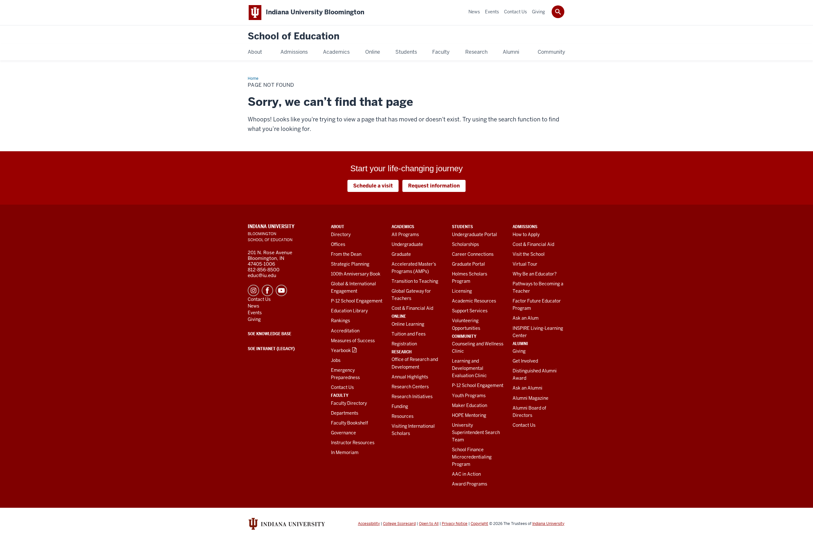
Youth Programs (469, 395)
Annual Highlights (410, 377)
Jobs (335, 360)
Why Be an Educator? (535, 274)
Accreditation (345, 331)
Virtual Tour (525, 264)
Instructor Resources (352, 442)
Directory (341, 234)
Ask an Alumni (527, 388)
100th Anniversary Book (355, 274)
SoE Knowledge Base (269, 333)
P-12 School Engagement (356, 301)
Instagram (253, 290)
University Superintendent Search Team (476, 432)
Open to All (429, 523)
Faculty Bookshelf (349, 423)
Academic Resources (474, 301)
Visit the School (529, 254)
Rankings (340, 320)
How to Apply (526, 234)
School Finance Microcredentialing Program (472, 457)
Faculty (339, 395)
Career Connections (473, 254)
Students (462, 226)
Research (402, 352)
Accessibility (369, 523)
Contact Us (342, 387)
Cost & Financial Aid (412, 308)
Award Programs (469, 484)
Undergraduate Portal (474, 234)
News (253, 306)
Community (464, 336)
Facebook (267, 290)
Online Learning (408, 324)
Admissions (525, 226)
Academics (403, 226)
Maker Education (469, 405)
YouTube (281, 290)
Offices (338, 244)
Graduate (401, 254)
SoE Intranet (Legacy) (271, 348)
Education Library (349, 311)
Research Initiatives (412, 396)
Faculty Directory (349, 403)
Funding (400, 406)
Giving (519, 351)
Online (399, 316)
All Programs (405, 234)
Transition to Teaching (415, 281)
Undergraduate (407, 244)
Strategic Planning (350, 264)
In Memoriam (345, 452)
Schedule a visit (373, 185)
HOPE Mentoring (469, 415)
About (337, 226)
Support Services (469, 311)
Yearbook (341, 350)
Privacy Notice (454, 523)
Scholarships (465, 244)
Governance (343, 433)
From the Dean (346, 254)
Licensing (462, 291)
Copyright (479, 523)
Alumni (520, 343)
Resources (402, 416)
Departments (344, 413)
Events (255, 313)
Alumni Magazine (530, 398)
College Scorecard (399, 523)
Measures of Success (353, 340)
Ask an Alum (526, 318)
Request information (434, 185)
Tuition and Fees (409, 334)
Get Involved (525, 361)
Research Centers (410, 387)
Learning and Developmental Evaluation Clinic (469, 368)
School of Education (293, 36)
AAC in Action (466, 474)
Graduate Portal (468, 264)
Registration (404, 344)
